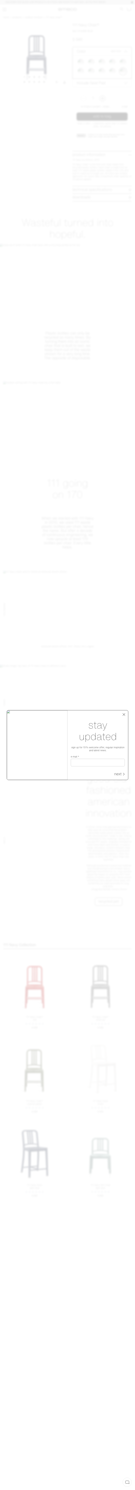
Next (118, 774)
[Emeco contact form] (127, 1482)
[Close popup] (124, 714)
